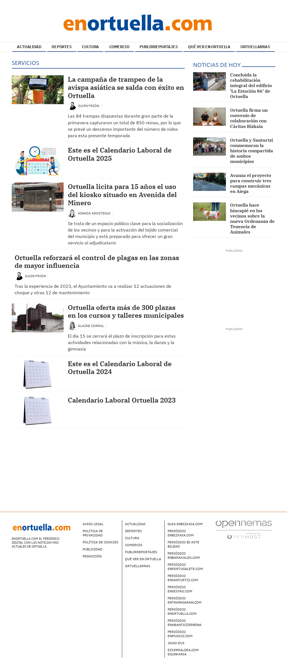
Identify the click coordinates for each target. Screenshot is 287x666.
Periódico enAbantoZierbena (185, 622)
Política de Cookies (100, 542)
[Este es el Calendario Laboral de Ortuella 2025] (38, 160)
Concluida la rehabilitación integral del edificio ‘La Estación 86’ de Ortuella (251, 85)
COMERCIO (119, 46)
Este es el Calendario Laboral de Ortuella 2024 (120, 367)
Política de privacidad (93, 533)
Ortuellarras (137, 566)
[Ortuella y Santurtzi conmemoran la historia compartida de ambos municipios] (209, 146)
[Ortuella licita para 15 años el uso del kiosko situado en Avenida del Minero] (38, 197)
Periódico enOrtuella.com (182, 611)
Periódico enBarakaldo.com (184, 555)
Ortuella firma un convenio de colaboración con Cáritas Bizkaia (249, 118)
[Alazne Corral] (72, 325)
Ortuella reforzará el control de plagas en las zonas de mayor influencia (97, 261)
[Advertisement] (234, 288)
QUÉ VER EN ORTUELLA (209, 46)
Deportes (133, 531)
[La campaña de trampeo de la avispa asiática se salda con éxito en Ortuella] (38, 89)
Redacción (92, 556)
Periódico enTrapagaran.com (185, 600)
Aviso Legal (93, 524)
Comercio (133, 545)
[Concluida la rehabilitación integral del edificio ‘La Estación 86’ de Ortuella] (209, 81)
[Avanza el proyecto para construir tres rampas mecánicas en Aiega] (209, 182)
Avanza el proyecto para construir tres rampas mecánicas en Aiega (250, 183)
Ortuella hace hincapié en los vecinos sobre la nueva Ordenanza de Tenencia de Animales (252, 218)
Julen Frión (89, 106)
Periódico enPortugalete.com (185, 566)
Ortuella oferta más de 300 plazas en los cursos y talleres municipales (126, 311)
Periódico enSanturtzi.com (183, 578)
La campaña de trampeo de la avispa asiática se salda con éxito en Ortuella (126, 87)
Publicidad (92, 549)
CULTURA (90, 46)
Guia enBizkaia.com (185, 524)
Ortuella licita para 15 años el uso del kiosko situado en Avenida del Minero (122, 194)
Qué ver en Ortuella (143, 559)
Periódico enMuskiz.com (180, 634)
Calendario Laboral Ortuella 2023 (122, 400)
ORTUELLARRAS (255, 46)
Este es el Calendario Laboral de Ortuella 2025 (120, 154)
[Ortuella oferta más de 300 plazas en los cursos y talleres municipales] (38, 317)
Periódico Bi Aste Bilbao (183, 544)
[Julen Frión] (72, 105)
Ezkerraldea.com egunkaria (183, 652)
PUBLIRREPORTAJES (159, 46)
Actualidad (135, 524)
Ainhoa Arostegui (94, 213)
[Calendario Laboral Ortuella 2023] (38, 410)
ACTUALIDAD (29, 46)
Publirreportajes (141, 552)
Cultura (132, 538)
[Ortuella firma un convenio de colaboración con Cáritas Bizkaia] (209, 117)
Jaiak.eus (176, 643)
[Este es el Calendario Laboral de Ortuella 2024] (38, 374)
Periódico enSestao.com (180, 589)
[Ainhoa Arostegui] (72, 213)
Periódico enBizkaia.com (181, 533)
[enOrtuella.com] (143, 22)
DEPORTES (62, 46)
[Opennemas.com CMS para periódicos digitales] (244, 529)
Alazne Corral (91, 326)
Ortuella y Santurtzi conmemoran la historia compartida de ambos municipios (251, 150)
